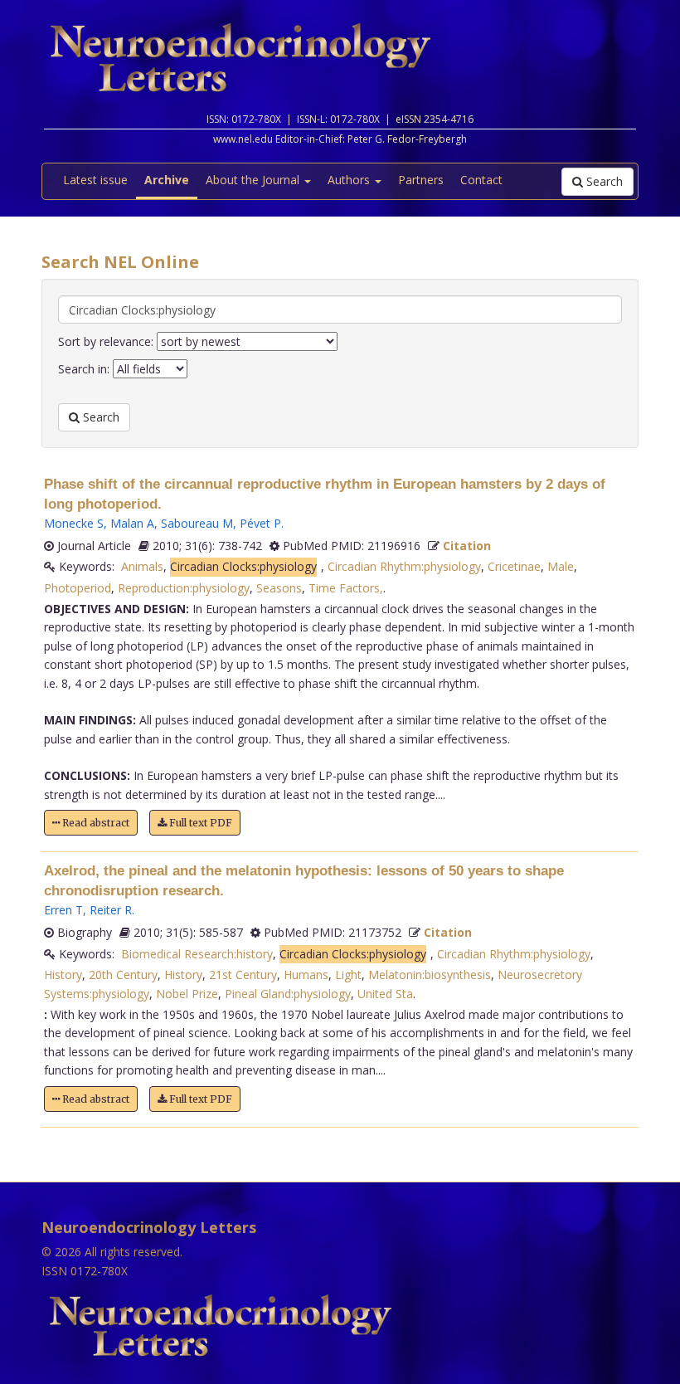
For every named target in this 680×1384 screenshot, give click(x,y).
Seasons (279, 588)
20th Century (123, 974)
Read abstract (94, 822)
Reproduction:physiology (184, 588)
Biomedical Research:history (197, 954)
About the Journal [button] (254, 180)
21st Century (243, 974)
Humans (306, 974)
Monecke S (74, 523)
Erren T (63, 910)
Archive (166, 180)
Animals (142, 566)
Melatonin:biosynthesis (429, 974)
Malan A (132, 523)
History (63, 974)
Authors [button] (350, 180)
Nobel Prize (187, 993)
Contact (481, 180)
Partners (421, 180)
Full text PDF (199, 822)
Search (603, 181)
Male (560, 566)
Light (348, 974)
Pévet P (260, 523)
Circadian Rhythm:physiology (404, 566)
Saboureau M (197, 523)
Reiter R (111, 910)
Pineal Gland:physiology (288, 993)
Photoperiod (77, 588)
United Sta (385, 993)
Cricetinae (514, 566)
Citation (467, 545)
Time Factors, (345, 588)
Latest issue (95, 180)
